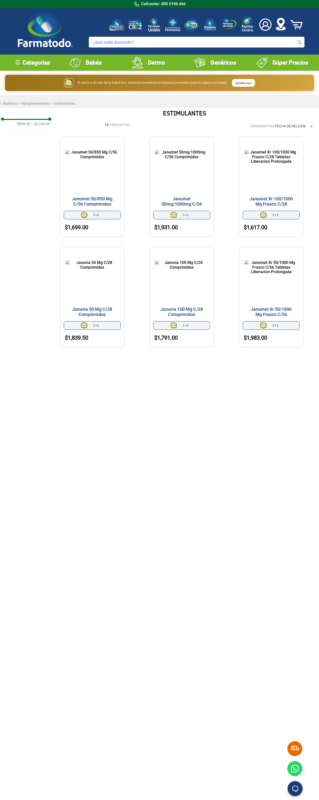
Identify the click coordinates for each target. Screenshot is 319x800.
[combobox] (197, 42)
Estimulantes (64, 103)
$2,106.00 (40, 124)
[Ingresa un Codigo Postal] (280, 24)
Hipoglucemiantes (35, 103)
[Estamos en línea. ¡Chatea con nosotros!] (295, 788)
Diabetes (10, 103)
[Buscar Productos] (299, 42)
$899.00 (23, 124)
